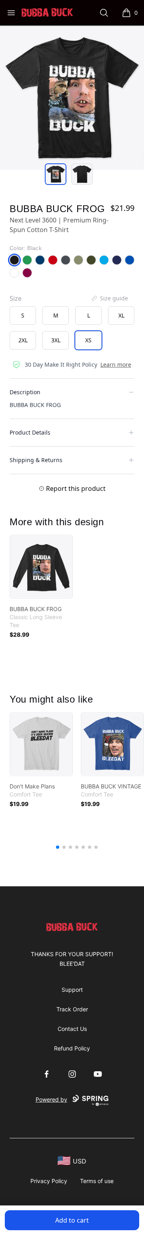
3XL (55, 340)
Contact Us (72, 1028)
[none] (109, 298)
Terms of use (97, 1180)
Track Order (72, 1009)
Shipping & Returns (36, 460)
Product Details (30, 432)
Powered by (51, 1099)
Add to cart (72, 1220)
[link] (41, 566)
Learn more (115, 364)
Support (72, 989)
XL (121, 315)
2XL (23, 340)
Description (25, 392)
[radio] (23, 315)
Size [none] (16, 298)
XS (88, 340)
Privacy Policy (48, 1180)
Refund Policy (72, 1048)
